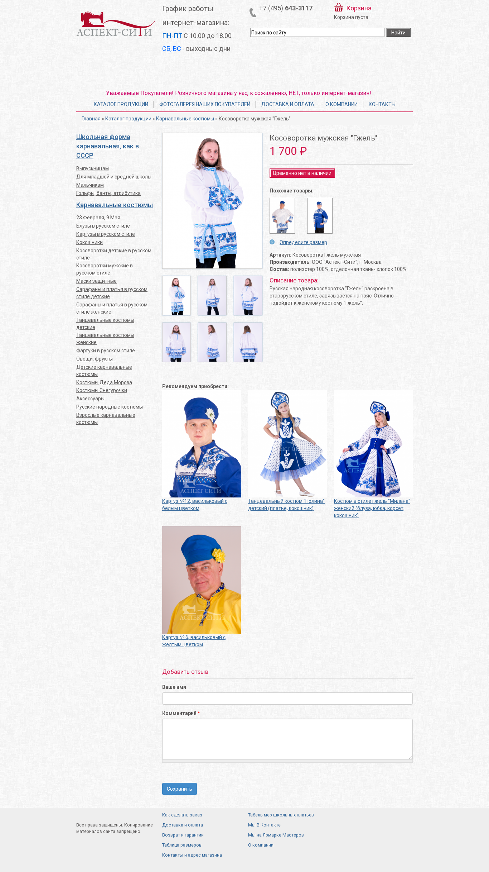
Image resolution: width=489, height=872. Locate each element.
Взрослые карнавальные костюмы (105, 418)
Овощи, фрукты (94, 359)
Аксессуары (90, 398)
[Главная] (116, 23)
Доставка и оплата (287, 104)
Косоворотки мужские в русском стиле (104, 269)
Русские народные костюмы (109, 407)
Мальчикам (90, 185)
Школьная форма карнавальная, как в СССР (107, 146)
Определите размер (303, 242)
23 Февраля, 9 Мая (98, 217)
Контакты (382, 104)
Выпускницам (92, 168)
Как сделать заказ (182, 815)
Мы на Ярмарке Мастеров (276, 835)
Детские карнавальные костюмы (104, 370)
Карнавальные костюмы (185, 118)
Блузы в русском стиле (103, 226)
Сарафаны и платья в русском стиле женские (111, 308)
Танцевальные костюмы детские (105, 323)
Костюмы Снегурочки (101, 390)
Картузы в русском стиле (105, 234)
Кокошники (89, 242)
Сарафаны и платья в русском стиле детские (111, 292)
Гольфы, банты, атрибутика (108, 193)
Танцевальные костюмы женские (105, 338)
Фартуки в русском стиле (105, 350)
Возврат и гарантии (183, 835)
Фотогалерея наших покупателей (204, 104)
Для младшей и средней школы (113, 177)
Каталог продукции (121, 104)
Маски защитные (96, 281)
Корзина (359, 8)
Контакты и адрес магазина (192, 855)
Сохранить (179, 789)
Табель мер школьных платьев (281, 815)
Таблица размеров (182, 845)
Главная (91, 118)
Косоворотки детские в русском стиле (113, 254)
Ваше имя (174, 687)
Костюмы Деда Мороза (104, 382)
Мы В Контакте (264, 825)
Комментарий (181, 713)
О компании (341, 104)
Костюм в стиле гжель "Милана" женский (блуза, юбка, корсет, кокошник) (372, 508)
